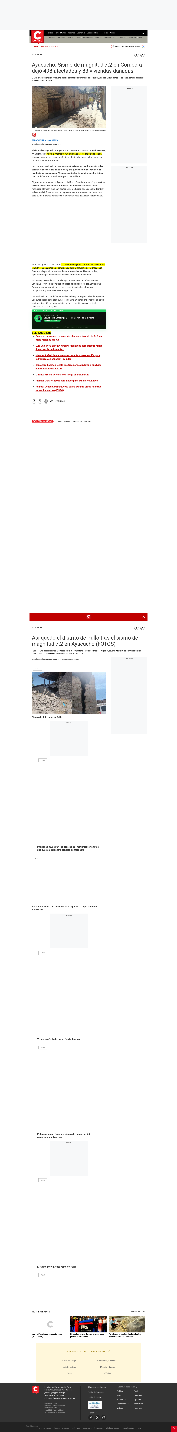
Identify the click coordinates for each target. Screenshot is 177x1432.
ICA (114, 37)
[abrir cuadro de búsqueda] (143, 33)
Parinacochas (77, 421)
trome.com (98, 1428)
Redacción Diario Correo (45, 140)
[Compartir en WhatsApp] (46, 401)
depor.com (87, 1428)
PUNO (57, 41)
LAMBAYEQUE (132, 37)
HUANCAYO (98, 37)
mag (139, 1428)
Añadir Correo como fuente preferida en (128, 46)
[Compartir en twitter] (142, 55)
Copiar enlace (59, 401)
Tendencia (104, 33)
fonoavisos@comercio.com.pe (64, 1398)
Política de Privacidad (96, 1392)
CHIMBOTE (70, 37)
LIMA (140, 37)
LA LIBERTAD (121, 37)
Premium (138, 1408)
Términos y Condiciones (97, 1387)
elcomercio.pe (45, 1428)
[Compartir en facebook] (136, 55)
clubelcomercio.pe (61, 1428)
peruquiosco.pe (127, 1428)
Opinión (137, 1399)
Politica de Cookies (95, 1397)
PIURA (51, 41)
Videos (112, 33)
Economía (81, 33)
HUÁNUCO (108, 37)
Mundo (63, 33)
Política (50, 33)
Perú (57, 33)
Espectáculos (92, 33)
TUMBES (70, 41)
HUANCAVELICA (88, 37)
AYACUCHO (61, 37)
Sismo (60, 421)
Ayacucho (37, 54)
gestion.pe (76, 1428)
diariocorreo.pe (112, 1428)
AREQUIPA (52, 37)
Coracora (67, 421)
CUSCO (78, 37)
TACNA (63, 41)
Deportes (71, 33)
